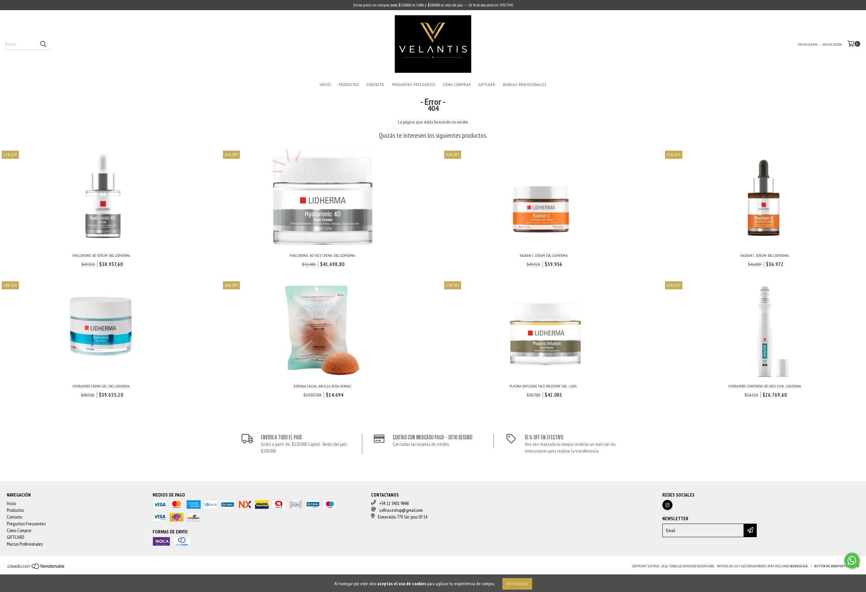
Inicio (325, 84)
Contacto (375, 84)
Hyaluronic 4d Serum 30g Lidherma (101, 255)
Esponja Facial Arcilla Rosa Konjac (322, 386)
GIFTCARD (487, 84)
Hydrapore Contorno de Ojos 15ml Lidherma (764, 386)
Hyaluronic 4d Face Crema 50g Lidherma (322, 255)
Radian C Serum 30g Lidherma (764, 255)
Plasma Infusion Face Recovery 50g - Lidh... (543, 386)
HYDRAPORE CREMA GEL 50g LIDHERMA (101, 386)
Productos (349, 84)
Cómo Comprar (457, 84)
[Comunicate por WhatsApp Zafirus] (851, 560)
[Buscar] (43, 44)
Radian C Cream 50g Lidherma (544, 255)
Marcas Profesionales (524, 84)
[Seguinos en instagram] (667, 505)
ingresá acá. (799, 566)
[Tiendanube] (36, 568)
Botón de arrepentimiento (836, 566)
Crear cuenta (808, 44)
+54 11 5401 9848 (394, 503)
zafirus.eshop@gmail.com (401, 510)
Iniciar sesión (832, 44)
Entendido (517, 583)
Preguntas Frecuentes (413, 84)
